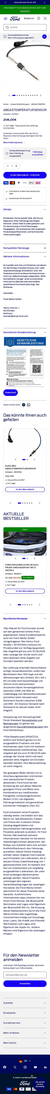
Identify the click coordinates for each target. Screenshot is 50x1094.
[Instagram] (25, 1067)
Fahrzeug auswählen (37, 153)
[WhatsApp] (28, 404)
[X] (15, 1067)
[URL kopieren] (24, 404)
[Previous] (15, 459)
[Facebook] (4, 1067)
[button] (40, 1084)
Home (5, 104)
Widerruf (29, 18)
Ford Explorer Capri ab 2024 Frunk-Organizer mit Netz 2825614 (21, 567)
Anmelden (25, 983)
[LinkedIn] (45, 1067)
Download (10, 392)
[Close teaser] (32, 1076)
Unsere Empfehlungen (19, 104)
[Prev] (10, 503)
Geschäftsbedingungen (30, 727)
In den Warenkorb (25, 489)
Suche (13, 27)
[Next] (34, 459)
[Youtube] (35, 1067)
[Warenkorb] (45, 18)
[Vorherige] (5, 2)
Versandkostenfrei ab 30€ (25, 2)
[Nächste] (44, 2)
